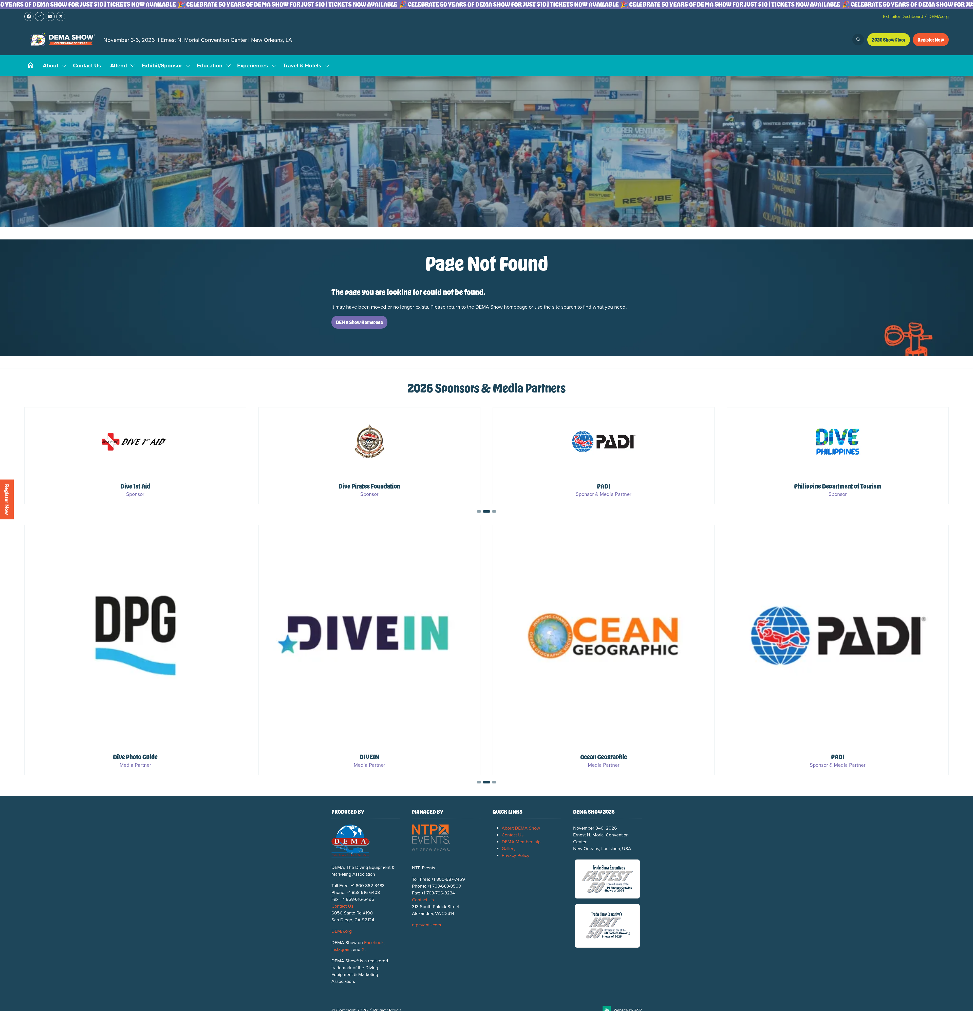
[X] (60, 16)
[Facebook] (28, 16)
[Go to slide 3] (494, 511)
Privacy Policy (515, 855)
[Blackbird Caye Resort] (369, 455)
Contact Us (87, 65)
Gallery (509, 848)
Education (209, 65)
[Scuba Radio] (603, 650)
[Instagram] (39, 16)
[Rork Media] (135, 650)
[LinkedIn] (50, 16)
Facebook (374, 942)
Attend (118, 65)
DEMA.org (938, 16)
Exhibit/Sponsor (162, 65)
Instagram (341, 949)
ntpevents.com (426, 925)
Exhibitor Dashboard (903, 16)
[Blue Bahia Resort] (603, 455)
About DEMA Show (521, 828)
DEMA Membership (521, 841)
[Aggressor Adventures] (135, 455)
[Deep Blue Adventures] (837, 455)
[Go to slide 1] (480, 511)
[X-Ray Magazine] (837, 650)
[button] (858, 39)
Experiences (252, 65)
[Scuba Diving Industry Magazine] (369, 650)
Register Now (7, 499)
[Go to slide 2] (487, 511)
